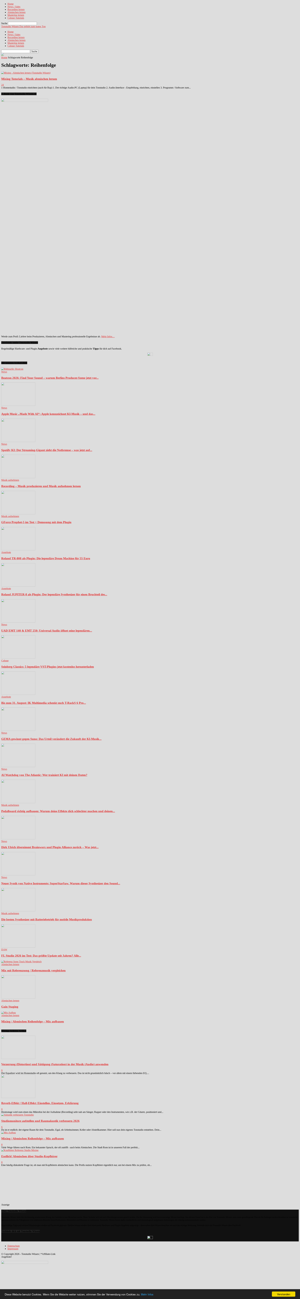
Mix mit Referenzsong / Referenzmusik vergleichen (33, 970)
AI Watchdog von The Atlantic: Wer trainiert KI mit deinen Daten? (44, 775)
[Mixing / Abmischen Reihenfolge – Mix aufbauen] (8, 1012)
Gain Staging (9, 1006)
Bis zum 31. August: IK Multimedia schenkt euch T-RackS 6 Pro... (43, 703)
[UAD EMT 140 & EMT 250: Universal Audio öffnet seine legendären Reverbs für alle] (18, 621)
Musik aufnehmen (10, 480)
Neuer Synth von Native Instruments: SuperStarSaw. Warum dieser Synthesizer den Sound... (60, 883)
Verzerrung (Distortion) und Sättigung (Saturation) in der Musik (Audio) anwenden (54, 1064)
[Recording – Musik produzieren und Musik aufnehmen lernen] (18, 477)
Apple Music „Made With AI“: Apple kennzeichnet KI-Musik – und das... (48, 414)
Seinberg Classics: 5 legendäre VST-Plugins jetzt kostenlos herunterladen (47, 666)
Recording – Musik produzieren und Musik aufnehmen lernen (41, 486)
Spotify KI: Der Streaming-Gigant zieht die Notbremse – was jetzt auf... (46, 450)
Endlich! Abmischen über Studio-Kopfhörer (29, 1156)
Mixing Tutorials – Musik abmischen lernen (29, 79)
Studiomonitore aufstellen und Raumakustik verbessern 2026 (40, 1121)
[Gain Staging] (18, 997)
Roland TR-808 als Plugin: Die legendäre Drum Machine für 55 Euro (45, 558)
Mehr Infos (147, 1294)
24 (2, 84)
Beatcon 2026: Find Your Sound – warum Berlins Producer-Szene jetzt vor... (50, 377)
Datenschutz (14, 1246)
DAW (4, 949)
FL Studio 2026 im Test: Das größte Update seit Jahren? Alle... (41, 955)
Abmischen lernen (16, 12)
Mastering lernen (16, 15)
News (4, 371)
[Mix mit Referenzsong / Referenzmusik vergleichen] (21, 961)
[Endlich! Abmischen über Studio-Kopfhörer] (19, 1150)
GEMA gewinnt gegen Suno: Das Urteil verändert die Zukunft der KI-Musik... (51, 739)
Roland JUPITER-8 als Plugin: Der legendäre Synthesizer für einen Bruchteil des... (54, 594)
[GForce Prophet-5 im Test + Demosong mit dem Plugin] (18, 513)
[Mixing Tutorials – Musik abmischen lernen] (25, 72)
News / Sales (14, 6)
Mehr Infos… (108, 336)
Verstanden (283, 1294)
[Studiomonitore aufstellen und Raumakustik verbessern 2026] (17, 1114)
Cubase (5, 660)
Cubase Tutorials (16, 18)
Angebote (6, 552)
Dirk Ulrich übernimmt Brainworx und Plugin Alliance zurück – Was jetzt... (50, 847)
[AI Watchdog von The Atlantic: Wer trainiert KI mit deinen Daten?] (18, 766)
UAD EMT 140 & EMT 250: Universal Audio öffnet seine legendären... (46, 630)
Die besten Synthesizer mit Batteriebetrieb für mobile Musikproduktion (46, 919)
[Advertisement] (33, 1186)
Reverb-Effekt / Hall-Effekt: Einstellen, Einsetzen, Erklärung (40, 1103)
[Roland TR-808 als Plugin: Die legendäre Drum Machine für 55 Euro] (18, 549)
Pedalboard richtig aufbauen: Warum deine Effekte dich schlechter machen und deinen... (58, 811)
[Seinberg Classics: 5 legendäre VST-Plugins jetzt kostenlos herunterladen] (18, 657)
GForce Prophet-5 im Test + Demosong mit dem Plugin (36, 522)
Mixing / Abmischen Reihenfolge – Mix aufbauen (32, 1021)
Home (11, 3)
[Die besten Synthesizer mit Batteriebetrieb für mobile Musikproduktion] (18, 910)
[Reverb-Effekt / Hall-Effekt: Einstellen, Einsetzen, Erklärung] (18, 1097)
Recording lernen (16, 9)
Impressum (13, 1248)
